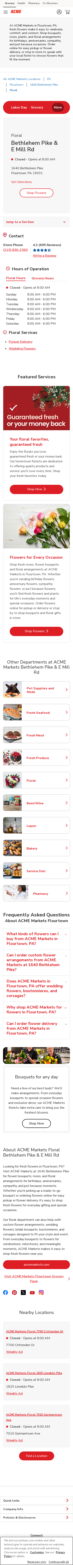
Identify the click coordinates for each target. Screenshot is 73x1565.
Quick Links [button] (11, 1501)
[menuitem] (19, 107)
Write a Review (44, 255)
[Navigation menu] (6, 12)
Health (21, 3)
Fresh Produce (44, 758)
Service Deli (44, 871)
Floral (44, 780)
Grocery (9, 3)
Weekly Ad (14, 1351)
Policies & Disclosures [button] (19, 1518)
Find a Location (40, 1456)
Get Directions (21, 182)
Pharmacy (34, 3)
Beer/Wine (44, 803)
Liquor (44, 826)
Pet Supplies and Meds (44, 690)
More (58, 107)
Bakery (44, 848)
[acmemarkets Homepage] (16, 12)
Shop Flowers (36, 193)
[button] (59, 12)
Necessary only (36, 1562)
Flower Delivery (20, 341)
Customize (37, 1552)
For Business (50, 3)
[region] (36, 1551)
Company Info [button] (13, 1509)
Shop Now (45, 489)
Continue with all (59, 1562)
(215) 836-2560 (15, 250)
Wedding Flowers (22, 348)
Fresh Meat (44, 735)
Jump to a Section (20, 222)
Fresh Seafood (44, 712)
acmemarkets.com (47, 1264)
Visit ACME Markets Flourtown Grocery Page (37, 1278)
